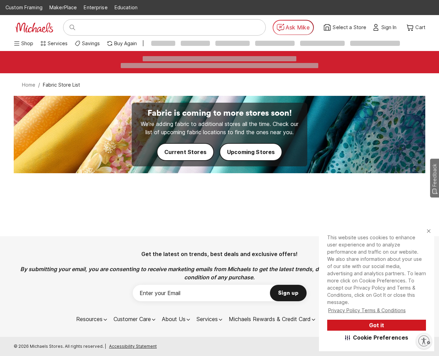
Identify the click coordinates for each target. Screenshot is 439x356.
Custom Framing (24, 7)
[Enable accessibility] (424, 341)
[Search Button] (72, 27)
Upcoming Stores (251, 152)
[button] (377, 337)
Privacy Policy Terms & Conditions (367, 310)
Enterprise (95, 7)
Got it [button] (376, 325)
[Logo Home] (34, 27)
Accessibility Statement (133, 346)
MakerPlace (63, 7)
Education (126, 7)
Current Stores (185, 152)
